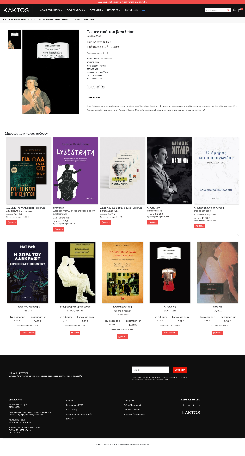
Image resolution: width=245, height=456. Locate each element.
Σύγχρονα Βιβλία (74, 10)
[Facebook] (183, 405)
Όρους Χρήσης (169, 377)
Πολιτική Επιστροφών (133, 405)
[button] (228, 10)
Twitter (93, 87)
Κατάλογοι (70, 419)
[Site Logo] (18, 10)
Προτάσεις (112, 10)
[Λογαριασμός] (234, 10)
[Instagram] (189, 405)
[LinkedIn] (194, 405)
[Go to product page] (28, 170)
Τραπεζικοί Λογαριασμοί (134, 414)
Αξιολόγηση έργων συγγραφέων (79, 414)
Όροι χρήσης (129, 400)
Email (103, 87)
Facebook (89, 87)
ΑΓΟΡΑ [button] (13, 222)
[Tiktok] (200, 405)
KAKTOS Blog (71, 409)
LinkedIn (98, 87)
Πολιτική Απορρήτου (132, 409)
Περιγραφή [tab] (93, 97)
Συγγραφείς (95, 10)
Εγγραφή (179, 370)
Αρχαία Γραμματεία (50, 10)
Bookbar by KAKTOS (74, 405)
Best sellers (131, 10)
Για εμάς (69, 400)
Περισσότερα (28, 333)
